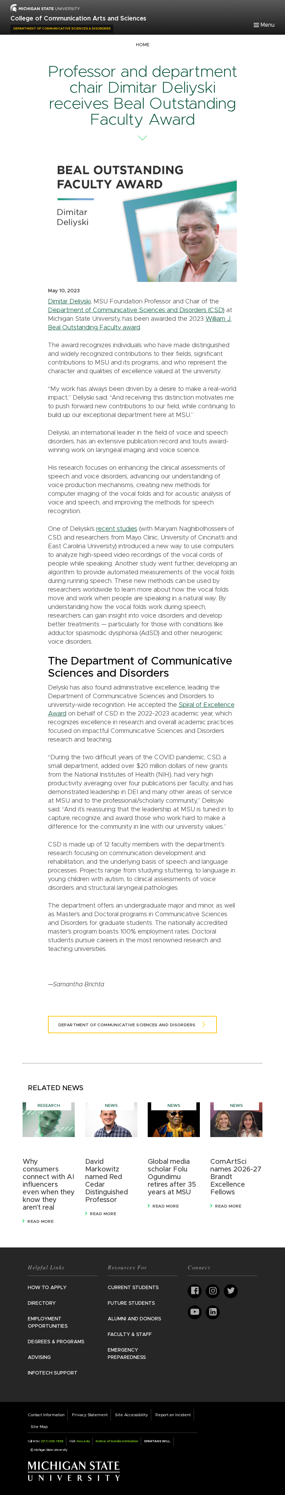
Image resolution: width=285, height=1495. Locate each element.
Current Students (133, 1287)
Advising (39, 1357)
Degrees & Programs (56, 1341)
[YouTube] (195, 1312)
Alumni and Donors (134, 1319)
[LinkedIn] (213, 1312)
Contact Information (46, 1415)
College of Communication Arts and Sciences (78, 19)
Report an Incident (173, 1415)
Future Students (131, 1303)
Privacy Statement (90, 1415)
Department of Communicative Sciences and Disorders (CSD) (136, 310)
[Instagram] (213, 1291)
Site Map (39, 1427)
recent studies (116, 529)
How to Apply (47, 1287)
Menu (268, 25)
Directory (42, 1303)
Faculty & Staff (130, 1334)
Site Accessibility (131, 1415)
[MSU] (45, 7)
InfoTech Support (53, 1373)
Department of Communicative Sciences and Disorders (127, 1025)
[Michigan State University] (74, 1471)
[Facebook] (195, 1291)
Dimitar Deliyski (69, 302)
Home (142, 45)
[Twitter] (231, 1291)
